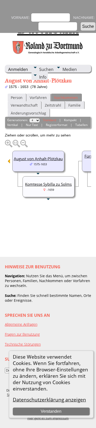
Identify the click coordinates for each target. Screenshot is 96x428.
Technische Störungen (23, 344)
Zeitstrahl (53, 105)
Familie (74, 105)
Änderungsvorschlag (28, 113)
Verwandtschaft (24, 105)
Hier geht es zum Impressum (48, 418)
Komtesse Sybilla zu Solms (48, 184)
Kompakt (70, 120)
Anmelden (18, 69)
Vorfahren (38, 97)
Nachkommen (66, 97)
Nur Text (32, 125)
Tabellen (81, 125)
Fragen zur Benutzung (22, 334)
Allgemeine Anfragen (21, 324)
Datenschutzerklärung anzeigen (49, 399)
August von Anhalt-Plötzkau (38, 158)
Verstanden (51, 411)
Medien (69, 69)
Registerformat (56, 125)
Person (17, 97)
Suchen (46, 69)
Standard (49, 120)
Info (43, 77)
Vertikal (12, 125)
